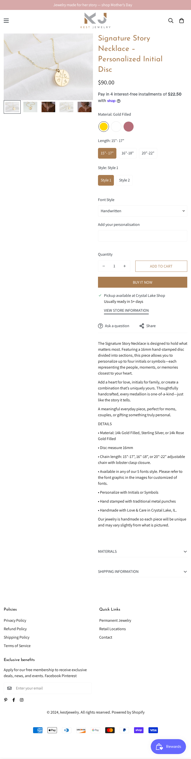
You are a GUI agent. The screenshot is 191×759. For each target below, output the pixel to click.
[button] (181, 20)
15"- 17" (107, 153)
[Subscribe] (86, 688)
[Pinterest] (6, 700)
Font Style (106, 199)
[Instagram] (22, 700)
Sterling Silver (116, 127)
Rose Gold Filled (129, 127)
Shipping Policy (16, 637)
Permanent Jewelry (115, 620)
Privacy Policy (15, 620)
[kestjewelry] (95, 20)
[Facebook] (14, 700)
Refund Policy (15, 628)
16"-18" (128, 153)
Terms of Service (17, 645)
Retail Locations (112, 628)
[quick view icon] (82, 44)
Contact (105, 637)
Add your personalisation (119, 224)
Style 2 (124, 180)
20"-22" (148, 153)
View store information (126, 310)
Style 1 (106, 180)
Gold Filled (104, 127)
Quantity (105, 254)
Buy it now (142, 282)
